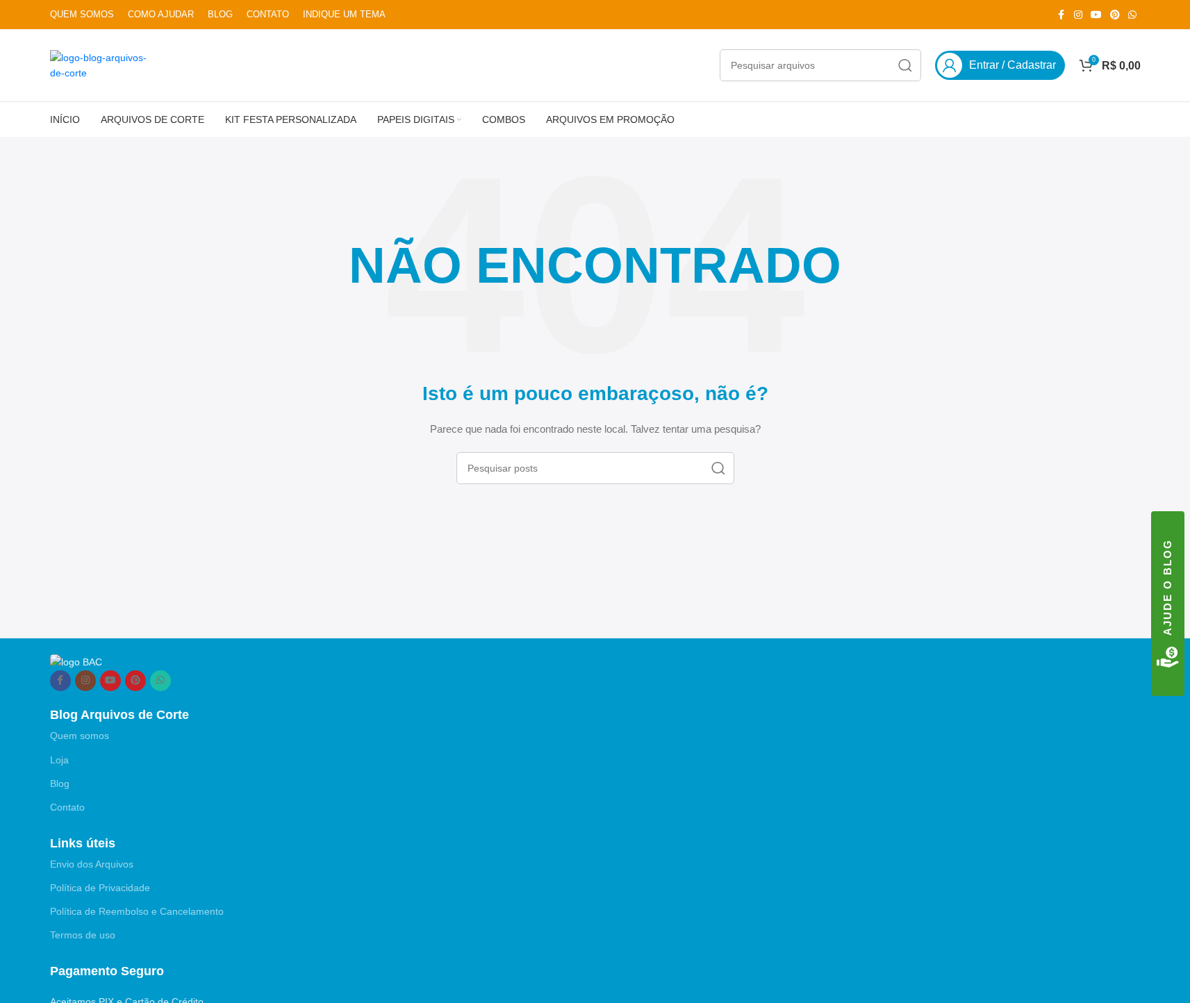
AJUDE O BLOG (1167, 587)
